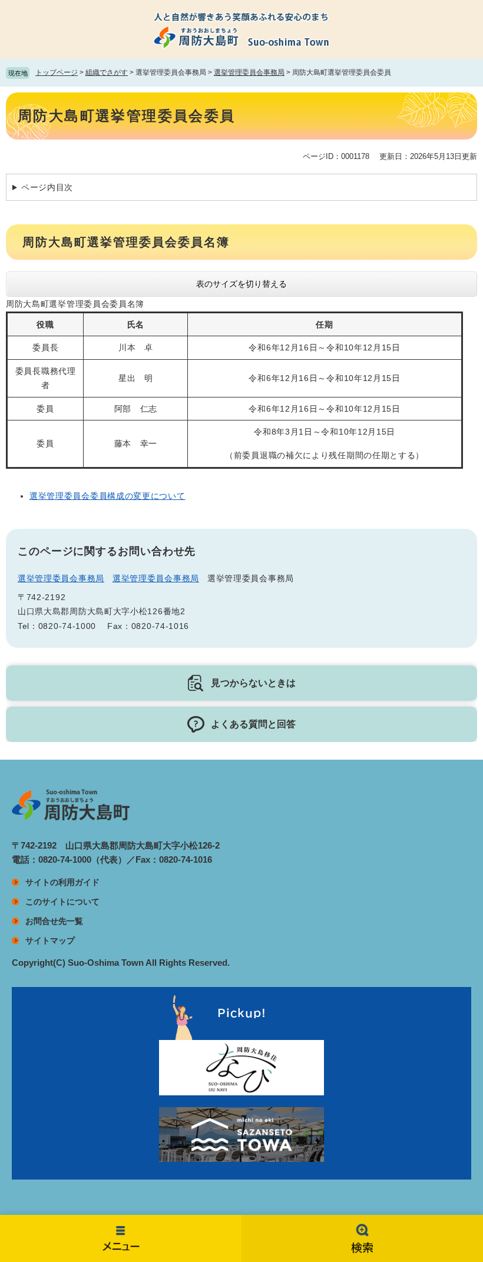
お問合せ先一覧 (54, 921)
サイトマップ (50, 940)
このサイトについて (62, 901)
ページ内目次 (47, 187)
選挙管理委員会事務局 (249, 72)
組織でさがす (106, 72)
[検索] (362, 1238)
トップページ (56, 72)
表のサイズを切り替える (241, 284)
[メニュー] (121, 1238)
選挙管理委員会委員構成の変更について (107, 496)
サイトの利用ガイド (62, 882)
